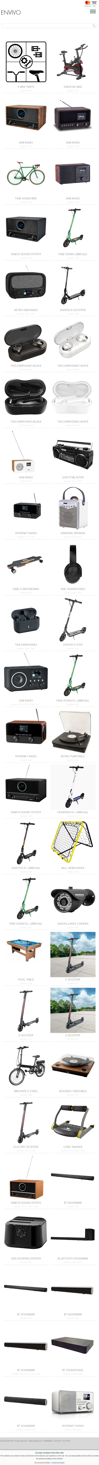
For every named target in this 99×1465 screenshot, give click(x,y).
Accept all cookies (58, 1462)
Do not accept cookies (42, 1462)
